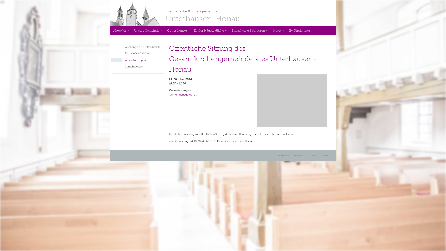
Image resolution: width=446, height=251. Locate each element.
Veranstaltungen (135, 60)
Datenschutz (299, 155)
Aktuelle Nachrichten (138, 53)
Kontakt (314, 155)
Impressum (283, 155)
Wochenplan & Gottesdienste (142, 47)
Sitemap (327, 155)
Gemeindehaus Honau (183, 94)
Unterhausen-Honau (203, 16)
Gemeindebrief (134, 66)
